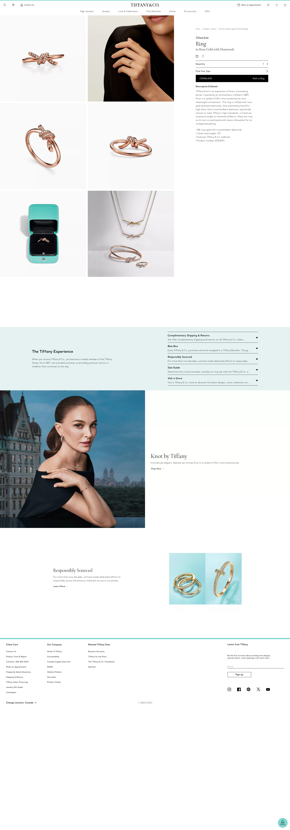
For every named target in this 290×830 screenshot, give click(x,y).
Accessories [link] (190, 11)
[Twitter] (258, 689)
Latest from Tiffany (237, 644)
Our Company (54, 644)
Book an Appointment (251, 5)
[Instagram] (229, 689)
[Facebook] (239, 689)
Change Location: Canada (20, 702)
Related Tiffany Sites (99, 644)
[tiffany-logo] (144, 5)
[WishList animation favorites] (277, 5)
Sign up (239, 674)
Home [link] (172, 11)
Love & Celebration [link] (128, 11)
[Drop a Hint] (197, 56)
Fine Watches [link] (154, 11)
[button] (5, 5)
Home (198, 29)
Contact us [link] (29, 5)
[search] (5, 5)
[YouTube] (268, 689)
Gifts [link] (207, 11)
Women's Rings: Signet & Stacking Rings (233, 29)
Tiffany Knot (202, 37)
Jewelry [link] (106, 11)
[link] (13, 5)
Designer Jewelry (209, 29)
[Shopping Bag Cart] (285, 5)
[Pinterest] (249, 689)
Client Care (12, 644)
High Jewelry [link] (86, 11)
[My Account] (268, 5)
